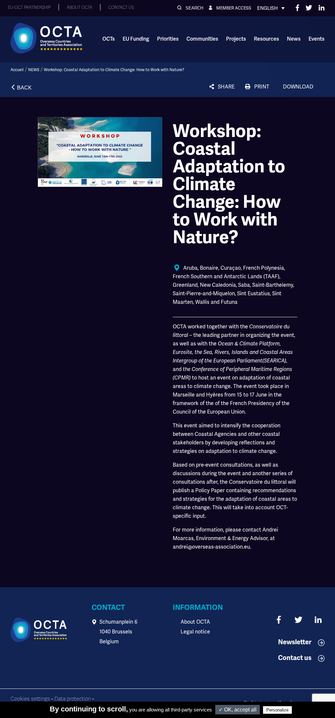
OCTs (108, 39)
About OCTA (195, 621)
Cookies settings (30, 699)
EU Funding (136, 39)
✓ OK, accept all (237, 709)
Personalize (277, 710)
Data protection (72, 699)
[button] (190, 8)
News (294, 39)
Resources (266, 39)
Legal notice (195, 631)
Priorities (168, 39)
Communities (202, 39)
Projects (236, 39)
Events (317, 39)
